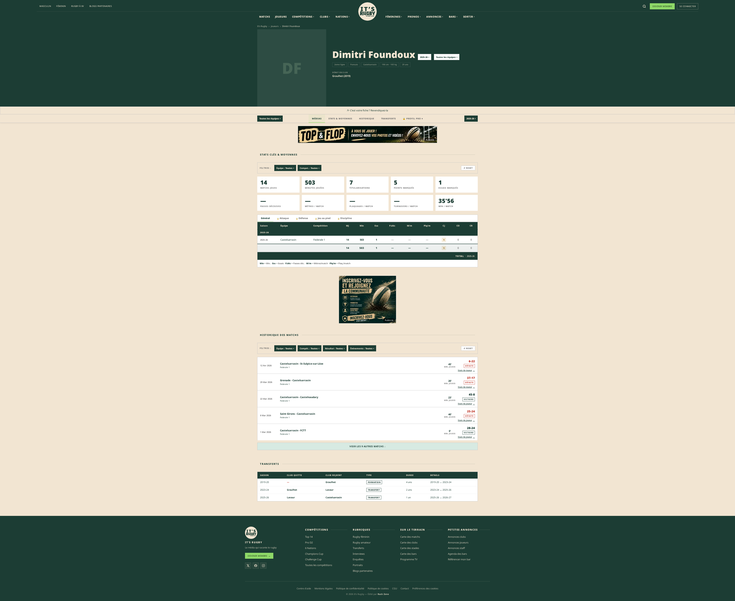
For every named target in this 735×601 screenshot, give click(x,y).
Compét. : (309, 348)
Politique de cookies (378, 588)
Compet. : (309, 168)
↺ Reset (468, 168)
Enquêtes (358, 559)
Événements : (362, 348)
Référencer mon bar (459, 559)
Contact (405, 588)
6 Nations (310, 548)
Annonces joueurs (458, 542)
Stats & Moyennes (340, 118)
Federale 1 (285, 367)
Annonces (434, 16)
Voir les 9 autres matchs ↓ (367, 446)
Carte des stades (409, 548)
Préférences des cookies (425, 588)
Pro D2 (309, 542)
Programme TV (408, 559)
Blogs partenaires (100, 6)
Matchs (264, 16)
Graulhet (331, 482)
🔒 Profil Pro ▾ (413, 118)
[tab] (265, 218)
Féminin (61, 6)
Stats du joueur (466, 370)
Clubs (325, 16)
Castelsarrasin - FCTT (293, 430)
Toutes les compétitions (318, 565)
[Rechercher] (644, 6)
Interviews (359, 553)
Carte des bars (408, 553)
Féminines (393, 16)
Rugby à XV (77, 6)
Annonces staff (456, 548)
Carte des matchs (410, 536)
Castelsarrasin (334, 497)
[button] (367, 365)
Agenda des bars (457, 553)
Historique (366, 118)
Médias (317, 118)
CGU (394, 588)
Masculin (45, 6)
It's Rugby (262, 26)
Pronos (414, 16)
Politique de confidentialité (350, 588)
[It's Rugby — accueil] (367, 11)
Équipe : (285, 168)
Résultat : (335, 348)
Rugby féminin (361, 536)
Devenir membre (662, 6)
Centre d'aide (304, 588)
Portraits (358, 565)
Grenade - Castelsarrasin (295, 380)
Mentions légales (323, 588)
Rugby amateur (362, 542)
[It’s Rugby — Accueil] (251, 533)
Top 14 (309, 536)
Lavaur (329, 489)
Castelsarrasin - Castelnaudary (299, 397)
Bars (453, 16)
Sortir (469, 16)
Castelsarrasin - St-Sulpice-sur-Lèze (301, 363)
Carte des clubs (408, 542)
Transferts (388, 118)
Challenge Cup (313, 559)
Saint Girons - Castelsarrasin (297, 413)
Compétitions (303, 16)
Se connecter (687, 6)
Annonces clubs (457, 536)
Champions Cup (314, 553)
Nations (343, 16)
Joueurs (281, 16)
